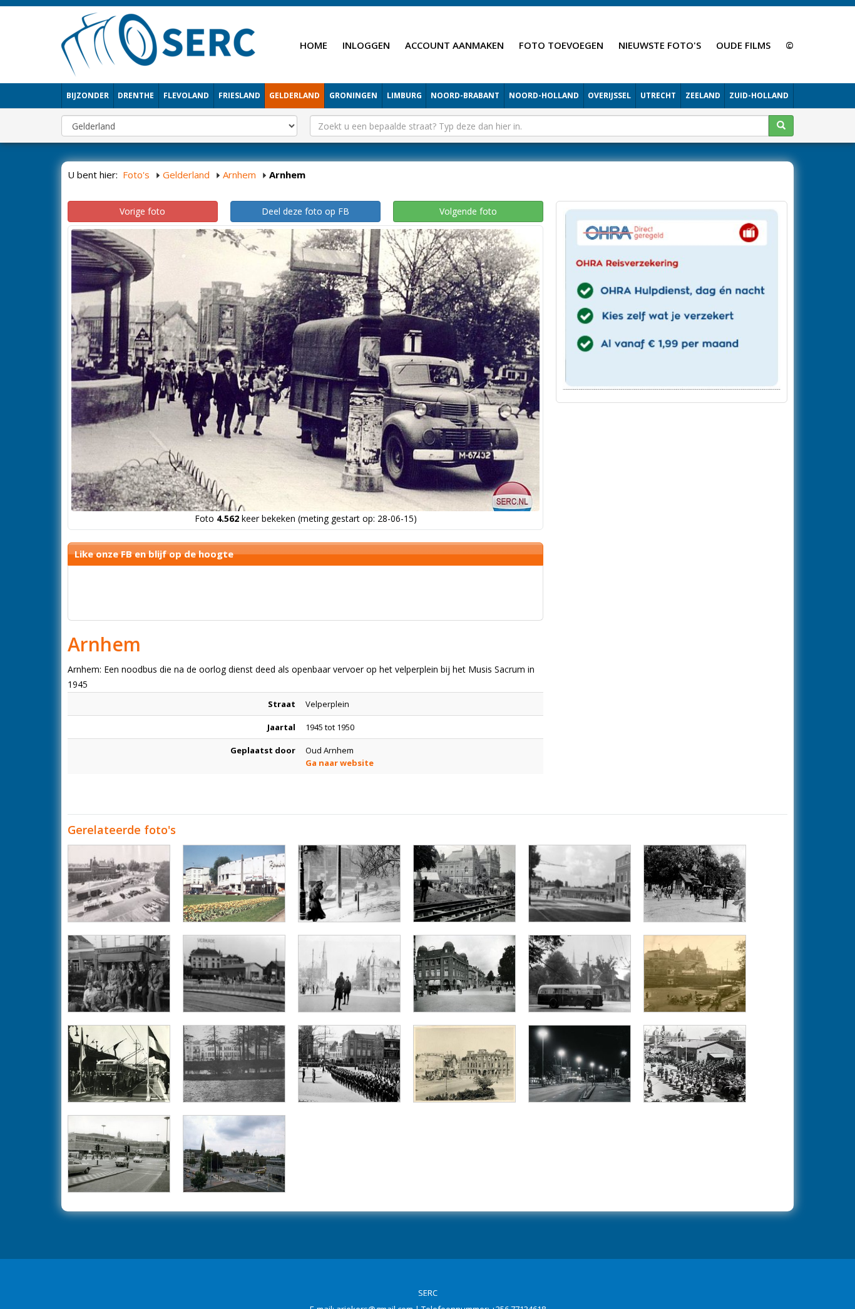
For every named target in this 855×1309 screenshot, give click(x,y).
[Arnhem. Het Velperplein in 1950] (694, 1064)
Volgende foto (468, 211)
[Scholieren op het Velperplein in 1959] (119, 973)
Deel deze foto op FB (305, 211)
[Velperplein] (349, 1064)
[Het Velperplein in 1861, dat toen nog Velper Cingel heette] (234, 1064)
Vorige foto (142, 211)
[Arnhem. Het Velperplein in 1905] (694, 883)
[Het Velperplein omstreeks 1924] (349, 973)
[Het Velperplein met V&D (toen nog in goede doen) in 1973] (119, 1154)
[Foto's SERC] (158, 43)
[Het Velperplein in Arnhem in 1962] (234, 883)
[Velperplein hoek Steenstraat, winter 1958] (349, 883)
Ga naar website (339, 762)
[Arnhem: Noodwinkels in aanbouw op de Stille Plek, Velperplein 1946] (579, 883)
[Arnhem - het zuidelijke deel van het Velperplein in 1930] (464, 973)
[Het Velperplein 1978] (234, 1154)
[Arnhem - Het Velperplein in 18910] (464, 883)
